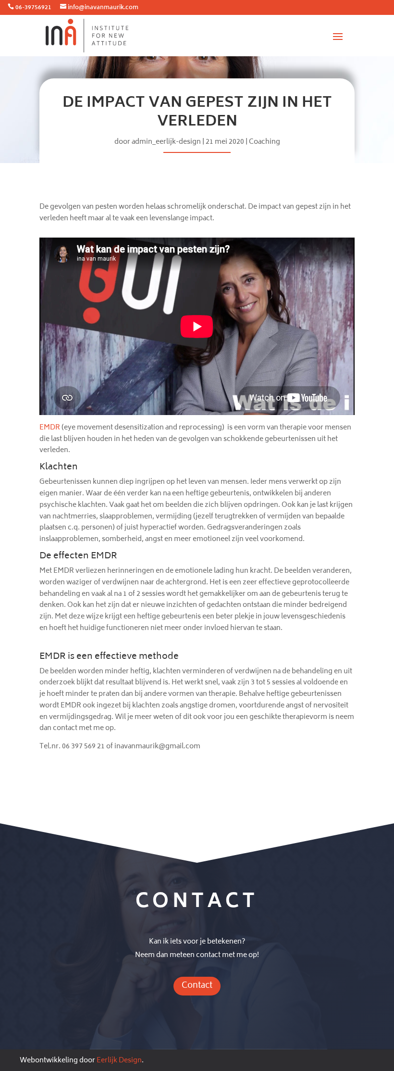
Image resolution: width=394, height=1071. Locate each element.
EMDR (49, 428)
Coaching (264, 142)
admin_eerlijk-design (166, 142)
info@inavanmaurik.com (103, 8)
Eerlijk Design (119, 1061)
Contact (197, 986)
